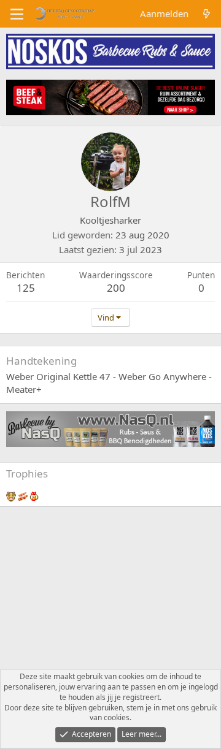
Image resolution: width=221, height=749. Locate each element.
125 (26, 288)
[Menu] (16, 14)
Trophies (27, 473)
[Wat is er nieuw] (207, 13)
